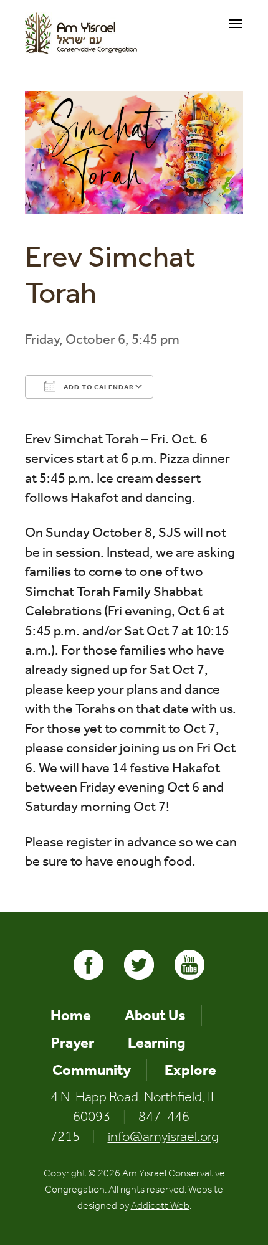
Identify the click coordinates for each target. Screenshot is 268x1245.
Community (91, 1070)
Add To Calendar (98, 387)
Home (70, 1015)
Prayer (72, 1042)
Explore (190, 1070)
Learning (156, 1042)
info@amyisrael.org (163, 1137)
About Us (155, 1015)
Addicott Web (160, 1205)
